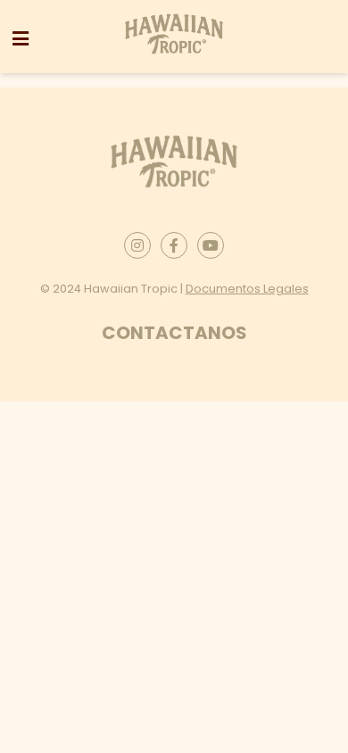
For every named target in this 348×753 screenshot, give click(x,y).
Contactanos (174, 332)
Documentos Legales (247, 288)
